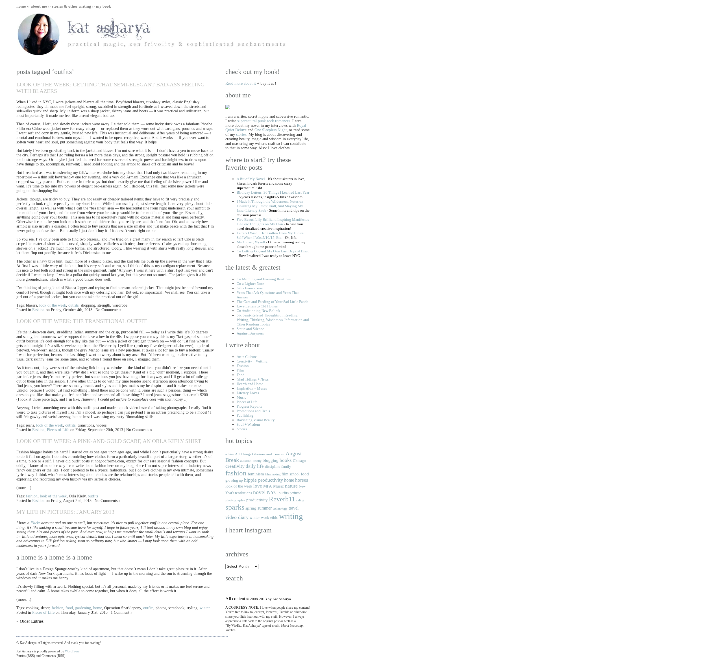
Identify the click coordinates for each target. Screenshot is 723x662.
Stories (242, 429)
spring (250, 508)
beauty (257, 461)
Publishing (245, 415)
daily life (255, 466)
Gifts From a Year (250, 288)
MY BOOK (103, 6)
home (97, 608)
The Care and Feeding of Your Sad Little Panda (272, 302)
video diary (237, 517)
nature (291, 486)
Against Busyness (250, 333)
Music (241, 397)
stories (241, 134)
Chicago (299, 460)
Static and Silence (250, 329)
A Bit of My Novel (251, 179)
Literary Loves (248, 393)
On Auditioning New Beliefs (258, 311)
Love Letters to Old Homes (257, 306)
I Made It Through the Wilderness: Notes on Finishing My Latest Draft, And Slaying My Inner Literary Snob (270, 206)
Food (241, 375)
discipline (272, 466)
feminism (256, 473)
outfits (73, 305)
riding (300, 500)
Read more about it (240, 83)
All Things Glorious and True (257, 454)
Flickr (35, 523)
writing (291, 516)
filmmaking (272, 474)
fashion (32, 496)
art (282, 454)
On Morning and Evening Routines (264, 279)
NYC (272, 492)
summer (265, 508)
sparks (234, 507)
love (257, 486)
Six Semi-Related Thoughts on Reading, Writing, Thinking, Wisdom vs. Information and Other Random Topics (273, 319)
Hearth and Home (250, 384)
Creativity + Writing (252, 361)
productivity (257, 499)
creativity (235, 466)
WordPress (72, 651)
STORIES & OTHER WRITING (71, 6)
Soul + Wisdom (248, 424)
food (69, 608)
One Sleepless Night (270, 130)
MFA (267, 486)
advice (229, 454)
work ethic (269, 517)
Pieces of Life (58, 430)
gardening (83, 608)
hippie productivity (263, 480)
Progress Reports (249, 406)
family (286, 466)
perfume (295, 493)
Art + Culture (247, 357)
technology (280, 508)
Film (240, 370)
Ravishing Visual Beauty (256, 420)
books (286, 460)
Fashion (38, 310)
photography (235, 500)
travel (294, 508)
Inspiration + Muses (252, 388)
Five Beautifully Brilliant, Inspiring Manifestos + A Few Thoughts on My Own (273, 221)
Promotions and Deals (253, 411)
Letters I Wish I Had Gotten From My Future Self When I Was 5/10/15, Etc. (270, 235)
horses (301, 480)
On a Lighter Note (250, 283)
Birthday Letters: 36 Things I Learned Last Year (273, 192)
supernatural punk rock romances (263, 121)
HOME (21, 6)
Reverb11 (282, 499)
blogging (270, 460)
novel (259, 492)
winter (205, 608)
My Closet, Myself (251, 242)
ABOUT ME (39, 6)
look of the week (52, 305)
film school (291, 474)
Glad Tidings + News (253, 379)
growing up (234, 480)
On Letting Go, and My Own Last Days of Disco (273, 251)
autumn (246, 460)
